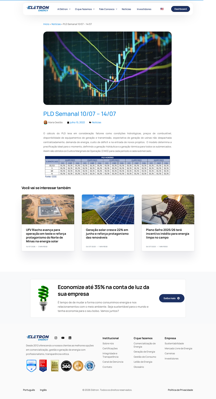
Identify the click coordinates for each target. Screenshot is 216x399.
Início (46, 24)
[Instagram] (55, 337)
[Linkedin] (69, 337)
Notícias (56, 24)
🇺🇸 (162, 9)
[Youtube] (62, 337)
